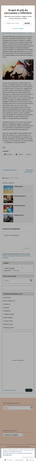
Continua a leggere (18, 28)
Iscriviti (27, 23)
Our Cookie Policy (7, 455)
